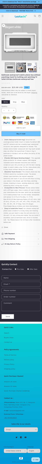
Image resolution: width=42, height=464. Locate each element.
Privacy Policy (9, 364)
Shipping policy (9, 369)
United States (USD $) (13, 451)
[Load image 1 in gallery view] (10, 68)
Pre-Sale (20, 269)
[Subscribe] (35, 429)
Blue (23, 102)
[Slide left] (2, 68)
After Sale (33, 269)
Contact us (8, 342)
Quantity (4, 106)
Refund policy (9, 360)
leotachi (18, 461)
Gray (15, 102)
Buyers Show (8, 337)
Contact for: (7, 269)
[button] (2, 16)
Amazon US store (10, 386)
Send (8, 317)
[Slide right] (40, 68)
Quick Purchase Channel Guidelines (17, 391)
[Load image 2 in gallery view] (21, 68)
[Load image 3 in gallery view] (32, 68)
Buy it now (21, 134)
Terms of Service (10, 355)
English (31, 451)
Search (6, 333)
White (6, 102)
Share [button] (6, 227)
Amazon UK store (10, 382)
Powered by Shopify (25, 461)
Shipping (34, 92)
